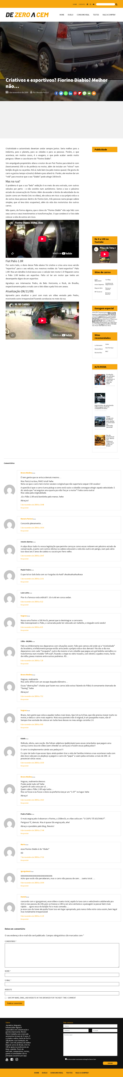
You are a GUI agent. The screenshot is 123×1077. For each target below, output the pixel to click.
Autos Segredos (99, 284)
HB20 (110, 321)
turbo (101, 325)
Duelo (70, 15)
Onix (112, 322)
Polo (96, 324)
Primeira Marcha (108, 293)
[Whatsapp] (66, 93)
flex (112, 319)
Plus (93, 324)
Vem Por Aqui (109, 348)
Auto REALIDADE (98, 280)
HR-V (113, 321)
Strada (113, 324)
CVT (106, 315)
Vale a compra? (109, 15)
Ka (102, 322)
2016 (93, 312)
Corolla (101, 315)
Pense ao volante (108, 288)
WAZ (106, 351)
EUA (104, 319)
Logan (108, 322)
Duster (114, 316)
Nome (8, 971)
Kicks (105, 322)
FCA (107, 319)
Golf (106, 321)
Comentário (10, 941)
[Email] (89, 93)
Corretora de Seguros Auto (109, 283)
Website (8, 989)
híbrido (95, 322)
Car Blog (107, 280)
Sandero (108, 324)
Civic (96, 316)
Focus (115, 319)
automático (102, 314)
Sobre (75, 4)
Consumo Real (83, 15)
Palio (115, 322)
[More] (94, 93)
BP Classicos (98, 292)
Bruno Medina (26, 473)
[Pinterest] (75, 93)
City (93, 316)
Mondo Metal (99, 349)
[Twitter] (61, 93)
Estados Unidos (110, 317)
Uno (106, 325)
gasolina (97, 320)
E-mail (8, 980)
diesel (110, 316)
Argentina (95, 314)
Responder (25, 508)
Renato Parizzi (27, 519)
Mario (23, 844)
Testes (96, 15)
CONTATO (82, 4)
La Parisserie (98, 345)
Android (101, 312)
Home (61, 15)
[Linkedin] (70, 93)
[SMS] (84, 93)
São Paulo (95, 325)
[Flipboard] (80, 93)
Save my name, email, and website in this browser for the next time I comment (42, 997)
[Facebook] (56, 93)
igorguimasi (25, 871)
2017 (97, 312)
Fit (109, 319)
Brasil (112, 313)
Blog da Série (98, 288)
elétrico (101, 317)
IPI (100, 322)
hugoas (24, 616)
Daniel (23, 897)
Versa (109, 325)
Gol (103, 321)
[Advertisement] (61, 120)
